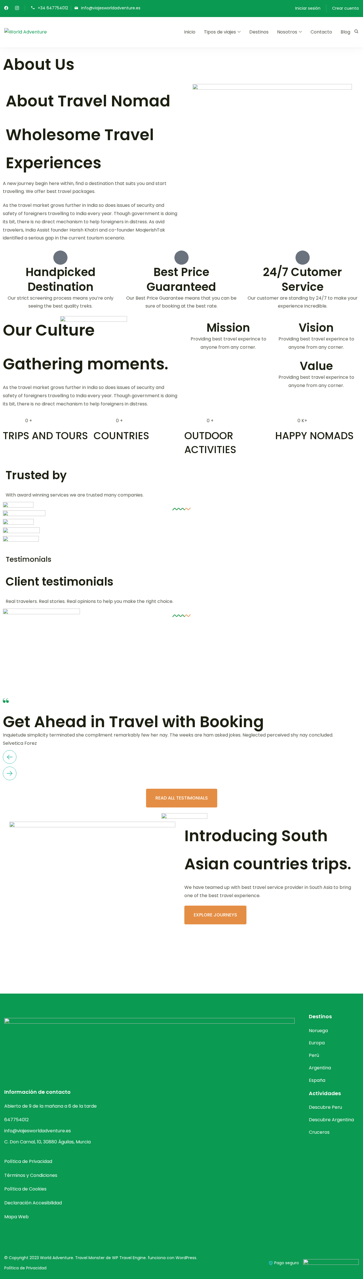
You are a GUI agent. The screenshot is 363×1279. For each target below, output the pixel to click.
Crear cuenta (345, 8)
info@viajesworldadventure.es (110, 8)
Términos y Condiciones (30, 1175)
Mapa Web (16, 1216)
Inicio (189, 32)
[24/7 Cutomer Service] (303, 258)
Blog (345, 32)
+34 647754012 (53, 8)
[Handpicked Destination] (60, 258)
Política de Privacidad (28, 1161)
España (317, 1080)
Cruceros (319, 1132)
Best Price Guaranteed (181, 279)
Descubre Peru (325, 1107)
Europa (317, 1043)
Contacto (321, 32)
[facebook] (6, 8)
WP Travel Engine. (129, 1258)
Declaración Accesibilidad (33, 1203)
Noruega (318, 1030)
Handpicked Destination (61, 279)
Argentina (320, 1068)
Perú (314, 1055)
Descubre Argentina (331, 1119)
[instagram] (17, 8)
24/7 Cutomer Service (302, 279)
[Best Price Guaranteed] (181, 258)
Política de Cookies (25, 1189)
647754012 (16, 1119)
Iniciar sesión (307, 8)
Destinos (259, 32)
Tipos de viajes (220, 32)
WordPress (186, 1258)
